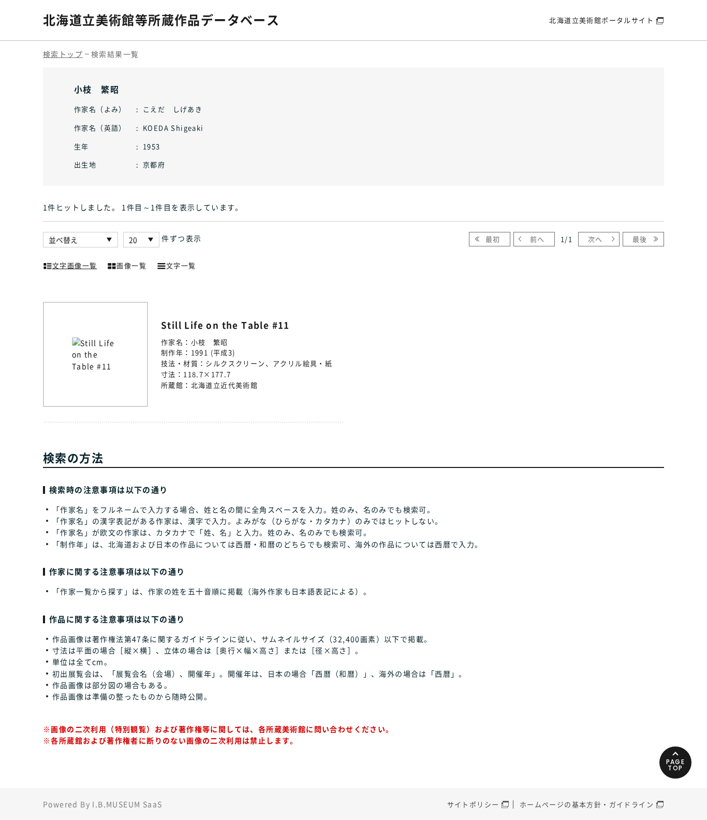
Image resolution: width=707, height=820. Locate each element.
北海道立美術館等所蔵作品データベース (161, 19)
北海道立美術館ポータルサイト (601, 20)
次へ (595, 239)
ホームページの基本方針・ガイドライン (587, 804)
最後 (639, 239)
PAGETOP (675, 764)
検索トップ (63, 54)
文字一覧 (181, 265)
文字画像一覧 (74, 265)
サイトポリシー (473, 804)
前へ (537, 239)
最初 (492, 239)
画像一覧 (131, 265)
